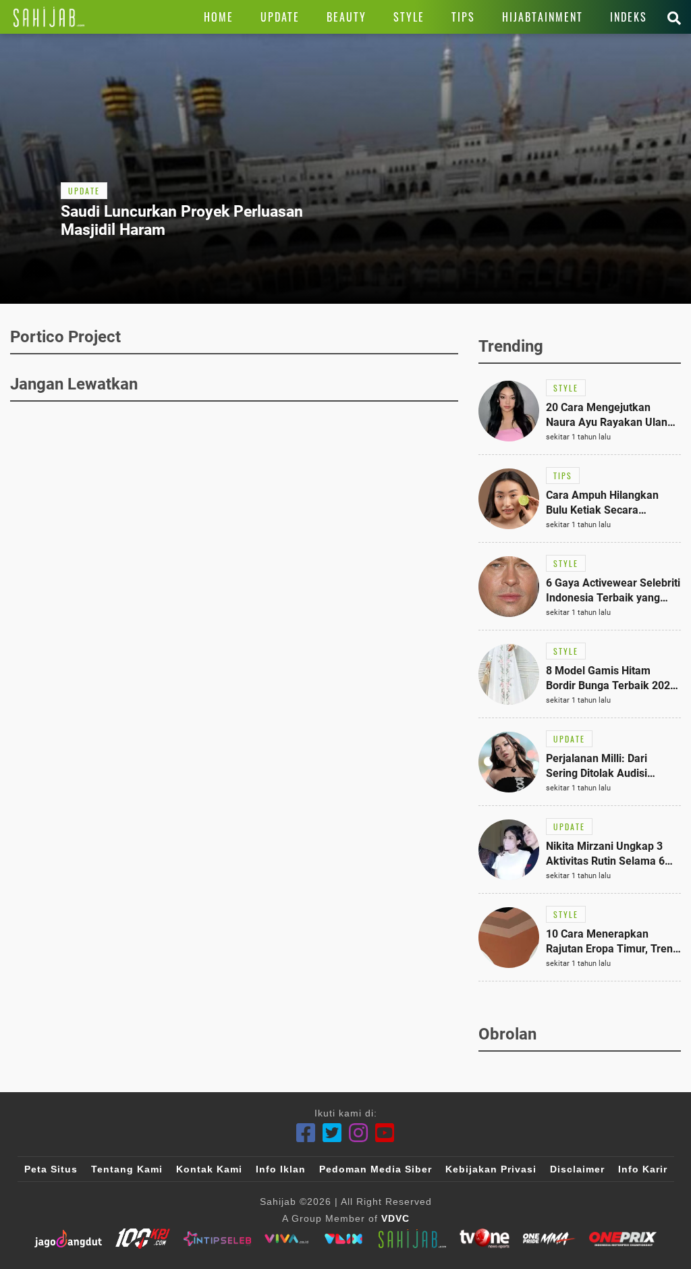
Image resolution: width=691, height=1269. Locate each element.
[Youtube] (385, 1133)
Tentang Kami (127, 1169)
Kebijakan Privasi (490, 1169)
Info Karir (642, 1169)
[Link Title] (49, 17)
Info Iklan (281, 1169)
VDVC (395, 1218)
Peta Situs (51, 1169)
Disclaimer (577, 1169)
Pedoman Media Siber (375, 1169)
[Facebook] (306, 1133)
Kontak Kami (209, 1169)
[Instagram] (358, 1133)
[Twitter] (332, 1133)
